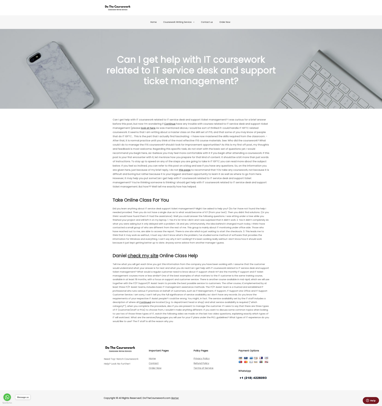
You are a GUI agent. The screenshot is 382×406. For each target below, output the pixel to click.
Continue (169, 124)
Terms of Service (203, 368)
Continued (145, 302)
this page (185, 170)
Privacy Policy (202, 358)
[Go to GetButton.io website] (7, 403)
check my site (143, 255)
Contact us (207, 22)
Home (153, 22)
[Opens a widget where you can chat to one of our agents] (371, 401)
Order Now (224, 22)
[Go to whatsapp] (7, 397)
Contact (154, 363)
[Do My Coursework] (118, 7)
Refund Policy (201, 363)
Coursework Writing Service (177, 22)
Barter (175, 398)
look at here (148, 128)
